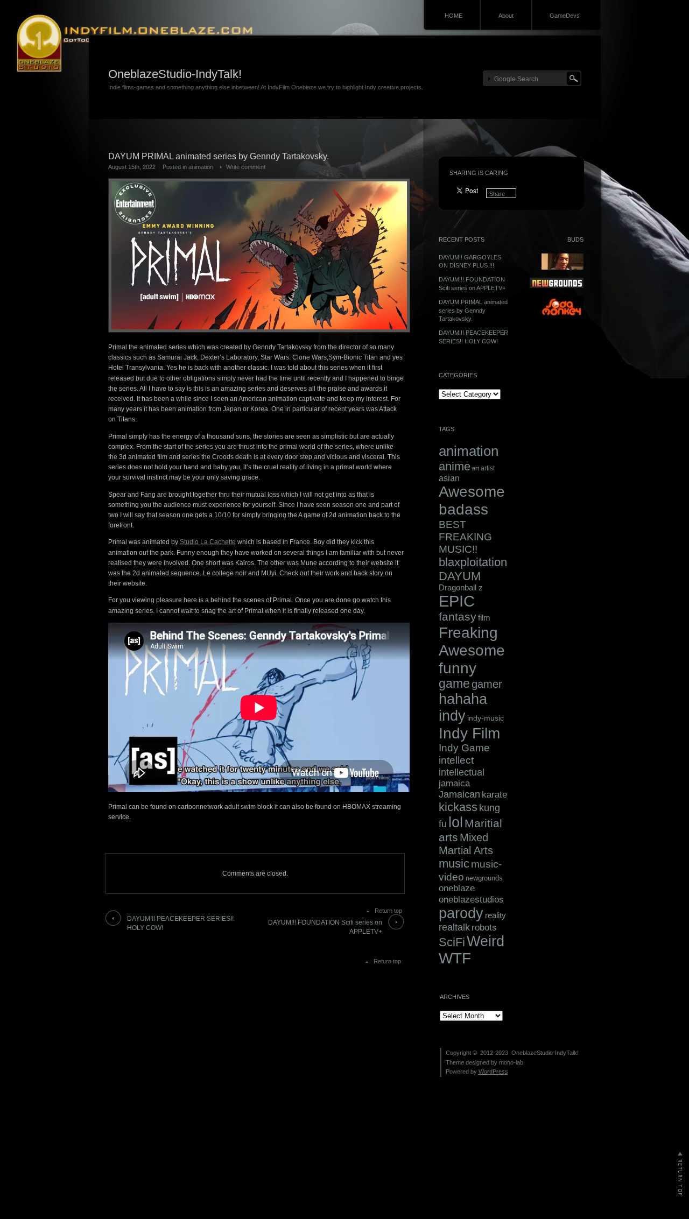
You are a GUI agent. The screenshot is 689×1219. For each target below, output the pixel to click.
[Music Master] (562, 267)
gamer (487, 684)
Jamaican (459, 794)
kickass (458, 807)
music (454, 863)
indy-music (485, 718)
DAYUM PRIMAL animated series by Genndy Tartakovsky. (473, 310)
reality (495, 915)
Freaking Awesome (472, 641)
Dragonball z (461, 587)
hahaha (463, 699)
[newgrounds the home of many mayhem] (556, 286)
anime (454, 466)
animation (200, 167)
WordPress (493, 1071)
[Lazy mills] (561, 317)
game (454, 683)
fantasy (457, 616)
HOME (453, 15)
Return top (388, 910)
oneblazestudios (471, 899)
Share (497, 194)
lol (455, 822)
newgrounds (484, 878)
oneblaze (457, 888)
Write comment (245, 167)
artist (488, 468)
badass (463, 509)
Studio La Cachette (208, 542)
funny (457, 668)
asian (449, 478)
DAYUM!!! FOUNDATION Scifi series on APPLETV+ (325, 927)
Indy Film (469, 733)
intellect (456, 760)
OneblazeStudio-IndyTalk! (175, 74)
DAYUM (460, 576)
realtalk (454, 927)
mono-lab (511, 1062)
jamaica (454, 783)
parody (461, 913)
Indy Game (464, 747)
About (506, 15)
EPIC (457, 601)
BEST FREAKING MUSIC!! (465, 536)
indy (452, 716)
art (475, 468)
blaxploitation (473, 562)
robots (484, 927)
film (484, 617)
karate (494, 795)
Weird (485, 941)
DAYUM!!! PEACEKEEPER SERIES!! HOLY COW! (180, 923)
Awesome (472, 491)
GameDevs (565, 15)
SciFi (452, 942)
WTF (455, 958)
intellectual (461, 772)
